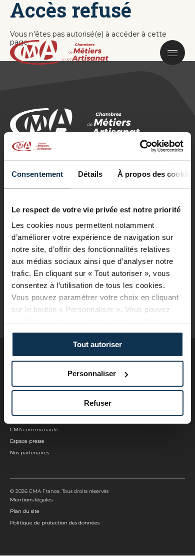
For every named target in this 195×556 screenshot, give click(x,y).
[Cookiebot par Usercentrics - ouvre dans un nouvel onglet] (140, 146)
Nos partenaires (29, 452)
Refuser (98, 403)
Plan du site (25, 511)
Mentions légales (31, 499)
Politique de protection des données (55, 522)
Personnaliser (92, 373)
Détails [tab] (90, 173)
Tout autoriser (97, 344)
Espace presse (27, 441)
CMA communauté (34, 429)
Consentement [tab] (37, 173)
